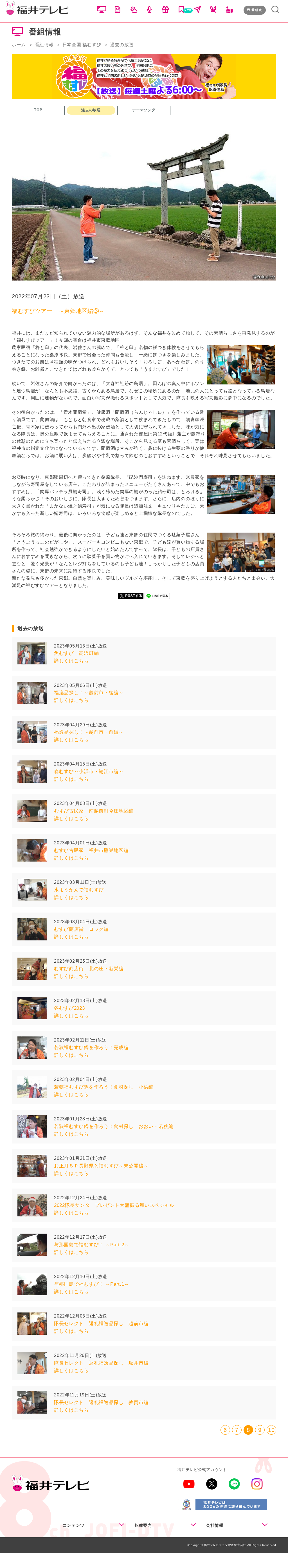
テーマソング (143, 110)
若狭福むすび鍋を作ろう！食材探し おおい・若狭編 (114, 1126)
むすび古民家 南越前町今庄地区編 (94, 811)
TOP (38, 110)
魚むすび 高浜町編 (76, 653)
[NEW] (181, 11)
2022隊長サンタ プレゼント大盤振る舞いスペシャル (114, 1205)
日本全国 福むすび (81, 44)
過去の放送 (91, 110)
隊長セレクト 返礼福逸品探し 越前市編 (101, 1323)
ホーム (19, 44)
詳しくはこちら (71, 661)
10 (271, 1430)
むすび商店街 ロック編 (81, 929)
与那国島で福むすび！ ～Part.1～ (91, 1284)
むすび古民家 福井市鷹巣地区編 (91, 850)
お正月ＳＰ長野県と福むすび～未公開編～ (101, 1166)
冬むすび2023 (69, 1008)
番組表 (256, 10)
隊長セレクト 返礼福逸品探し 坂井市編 (101, 1363)
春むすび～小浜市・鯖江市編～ (89, 771)
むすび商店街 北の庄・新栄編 (89, 968)
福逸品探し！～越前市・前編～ (89, 732)
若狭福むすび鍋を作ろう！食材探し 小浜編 (104, 1087)
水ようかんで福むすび (79, 890)
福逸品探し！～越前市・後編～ (89, 692)
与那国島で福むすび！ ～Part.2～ (91, 1244)
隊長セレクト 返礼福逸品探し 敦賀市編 (101, 1402)
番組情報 (44, 44)
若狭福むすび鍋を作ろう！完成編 (91, 1047)
